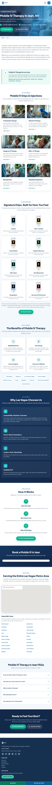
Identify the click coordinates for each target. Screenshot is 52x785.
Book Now (13, 783)
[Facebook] (2, 754)
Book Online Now (19, 726)
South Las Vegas (5, 645)
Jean (2, 633)
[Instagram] (6, 754)
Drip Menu (4, 762)
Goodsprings (12, 81)
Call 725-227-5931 (23, 29)
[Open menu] (45, 2)
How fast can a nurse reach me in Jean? (14, 681)
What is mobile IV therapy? (10, 688)
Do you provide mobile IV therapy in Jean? (15, 675)
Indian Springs (30, 630)
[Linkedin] (9, 754)
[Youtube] (12, 754)
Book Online (7, 29)
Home (2, 37)
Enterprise (40, 79)
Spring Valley (30, 645)
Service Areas (5, 763)
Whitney (3, 651)
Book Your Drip (27, 312)
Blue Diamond (26, 79)
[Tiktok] (15, 754)
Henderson (18, 81)
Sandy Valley (4, 642)
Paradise (29, 639)
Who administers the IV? (10, 694)
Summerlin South (5, 648)
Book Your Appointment (27, 538)
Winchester (29, 651)
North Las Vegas (5, 639)
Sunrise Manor (30, 648)
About (3, 765)
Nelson (28, 636)
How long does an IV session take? (12, 701)
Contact (3, 767)
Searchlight (29, 642)
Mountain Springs (31, 633)
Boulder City (34, 79)
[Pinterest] (19, 754)
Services (3, 760)
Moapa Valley (4, 636)
